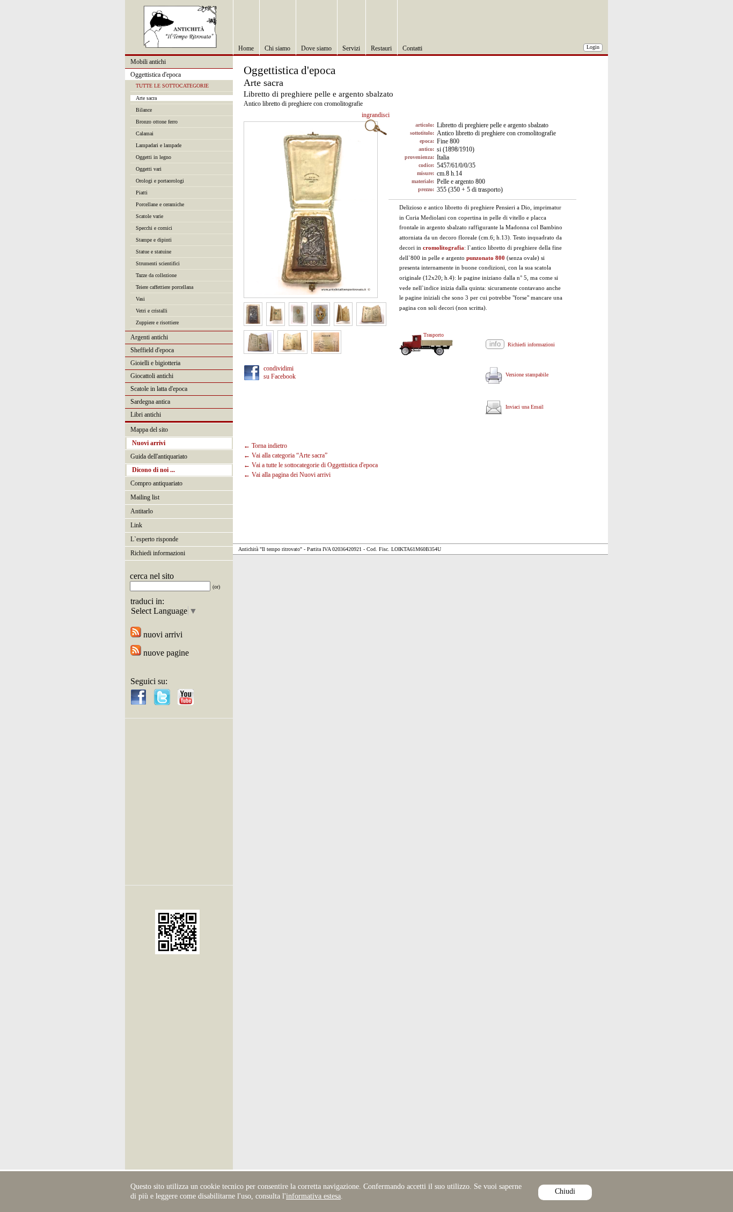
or (216, 587)
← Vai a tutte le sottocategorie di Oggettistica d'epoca (311, 465)
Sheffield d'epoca (152, 350)
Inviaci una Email (523, 407)
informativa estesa (313, 1196)
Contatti (412, 48)
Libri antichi (145, 414)
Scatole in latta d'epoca (158, 389)
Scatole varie (149, 216)
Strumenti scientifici (158, 263)
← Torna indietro (265, 445)
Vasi (140, 299)
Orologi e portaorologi (160, 181)
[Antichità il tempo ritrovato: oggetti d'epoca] (180, 45)
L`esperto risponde (154, 539)
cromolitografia (443, 247)
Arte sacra (146, 98)
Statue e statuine (153, 252)
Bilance (144, 110)
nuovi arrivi (161, 634)
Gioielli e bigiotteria (155, 363)
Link (136, 525)
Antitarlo (141, 511)
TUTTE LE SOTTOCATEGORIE (172, 86)
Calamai (144, 133)
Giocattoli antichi (151, 376)
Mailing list (144, 497)
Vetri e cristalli (151, 311)
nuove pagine (165, 652)
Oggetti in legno (153, 157)
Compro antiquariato (156, 483)
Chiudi (565, 1191)
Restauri (381, 48)
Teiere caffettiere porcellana (164, 287)
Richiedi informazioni (157, 553)
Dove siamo (316, 48)
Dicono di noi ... (153, 470)
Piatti (142, 192)
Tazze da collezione (156, 275)
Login (593, 47)
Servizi (351, 48)
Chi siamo (277, 48)
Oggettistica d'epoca (155, 74)
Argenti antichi (149, 337)
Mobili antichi (148, 62)
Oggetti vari (149, 169)
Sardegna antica (150, 401)
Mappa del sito (149, 429)
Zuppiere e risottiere (157, 322)
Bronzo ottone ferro (157, 122)
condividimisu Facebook (279, 372)
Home (246, 48)
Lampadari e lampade (158, 145)
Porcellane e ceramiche (160, 204)
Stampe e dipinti (154, 240)
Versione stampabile (525, 375)
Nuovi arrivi (148, 443)
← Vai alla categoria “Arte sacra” (285, 455)
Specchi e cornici (154, 228)
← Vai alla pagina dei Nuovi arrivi (287, 474)
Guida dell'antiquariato (158, 456)
